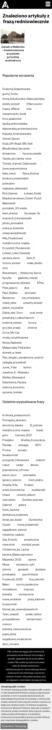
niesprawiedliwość (14, 233)
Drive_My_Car (11, 332)
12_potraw (36, 425)
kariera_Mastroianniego (17, 554)
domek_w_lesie (11, 352)
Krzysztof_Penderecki (16, 248)
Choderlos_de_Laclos (15, 549)
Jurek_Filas (9, 367)
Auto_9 (30, 258)
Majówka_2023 (11, 559)
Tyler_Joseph (10, 614)
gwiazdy (23, 569)
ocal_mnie (36, 312)
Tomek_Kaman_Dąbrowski (19, 163)
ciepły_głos (9, 302)
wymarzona (26, 594)
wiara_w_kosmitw (13, 228)
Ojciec (6, 524)
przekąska (8, 574)
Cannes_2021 (23, 435)
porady (22, 450)
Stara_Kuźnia (30, 173)
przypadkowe (11, 619)
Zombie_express (32, 499)
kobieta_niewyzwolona (16, 629)
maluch (40, 460)
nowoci (7, 624)
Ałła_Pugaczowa (12, 238)
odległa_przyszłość (14, 362)
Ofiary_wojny (34, 104)
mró (5, 268)
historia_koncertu (13, 387)
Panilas (6, 445)
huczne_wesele (31, 153)
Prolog (6, 450)
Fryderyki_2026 (12, 579)
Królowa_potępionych (16, 415)
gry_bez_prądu (11, 327)
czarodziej (8, 499)
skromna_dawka (12, 425)
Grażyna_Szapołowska (16, 89)
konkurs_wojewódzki (15, 178)
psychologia (30, 574)
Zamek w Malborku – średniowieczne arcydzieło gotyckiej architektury (13, 53)
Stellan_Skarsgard (13, 377)
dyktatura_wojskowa (15, 514)
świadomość (10, 455)
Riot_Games (9, 193)
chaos (6, 495)
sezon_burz (9, 475)
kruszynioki (9, 604)
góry (5, 435)
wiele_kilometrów (13, 490)
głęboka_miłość (28, 278)
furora (32, 322)
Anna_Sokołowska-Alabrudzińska (23, 99)
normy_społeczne (27, 584)
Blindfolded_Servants (16, 148)
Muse (5, 564)
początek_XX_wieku (14, 208)
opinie (32, 559)
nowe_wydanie (11, 599)
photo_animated (12, 223)
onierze (32, 327)
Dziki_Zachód (10, 509)
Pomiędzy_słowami (14, 420)
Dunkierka (35, 519)
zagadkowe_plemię (14, 529)
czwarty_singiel (32, 302)
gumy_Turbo (10, 94)
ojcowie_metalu (12, 392)
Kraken (29, 485)
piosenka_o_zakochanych (18, 317)
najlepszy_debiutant (15, 188)
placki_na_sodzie (12, 307)
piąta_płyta (9, 634)
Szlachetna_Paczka (14, 382)
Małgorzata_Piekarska (16, 347)
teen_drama (9, 213)
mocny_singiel (11, 263)
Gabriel (7, 505)
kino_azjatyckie (12, 118)
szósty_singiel (10, 104)
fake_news (9, 173)
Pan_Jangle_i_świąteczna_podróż (22, 357)
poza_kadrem (36, 599)
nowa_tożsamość (28, 524)
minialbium (9, 589)
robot (5, 465)
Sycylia (6, 278)
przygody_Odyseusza (15, 460)
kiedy (39, 430)
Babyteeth (9, 203)
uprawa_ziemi (11, 258)
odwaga (23, 445)
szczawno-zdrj (25, 564)
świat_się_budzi (12, 519)
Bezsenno (8, 298)
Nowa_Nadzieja (12, 342)
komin (27, 367)
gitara (22, 505)
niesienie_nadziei (13, 534)
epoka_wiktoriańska (14, 123)
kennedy (30, 293)
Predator (8, 440)
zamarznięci (34, 619)
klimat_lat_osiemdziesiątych (20, 609)
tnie (28, 109)
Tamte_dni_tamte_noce (16, 158)
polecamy (8, 183)
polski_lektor (34, 614)
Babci (5, 584)
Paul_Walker (10, 293)
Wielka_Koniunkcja (33, 440)
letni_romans (10, 644)
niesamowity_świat (14, 114)
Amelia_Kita (9, 485)
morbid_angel (30, 544)
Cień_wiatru (35, 480)
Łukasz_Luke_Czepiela (16, 253)
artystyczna (31, 539)
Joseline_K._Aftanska (15, 372)
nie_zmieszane (31, 298)
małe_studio (34, 263)
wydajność (38, 490)
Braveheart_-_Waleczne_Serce (21, 273)
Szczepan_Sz (32, 213)
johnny (6, 569)
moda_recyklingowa (15, 337)
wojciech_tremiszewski (17, 218)
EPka (40, 283)
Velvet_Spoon (11, 138)
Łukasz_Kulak (32, 193)
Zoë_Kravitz (9, 539)
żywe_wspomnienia (14, 168)
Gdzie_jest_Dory (12, 312)
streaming (9, 153)
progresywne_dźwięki (16, 283)
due (26, 287)
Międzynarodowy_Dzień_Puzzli (21, 198)
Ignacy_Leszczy (12, 480)
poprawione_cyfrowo (15, 470)
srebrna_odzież (12, 322)
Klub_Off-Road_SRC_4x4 (17, 143)
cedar (20, 465)
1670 (38, 445)
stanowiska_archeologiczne (19, 128)
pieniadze (29, 475)
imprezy (29, 589)
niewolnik (8, 544)
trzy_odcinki (36, 579)
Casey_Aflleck (11, 109)
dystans (40, 569)
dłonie (34, 465)
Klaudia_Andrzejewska (16, 133)
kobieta (7, 594)
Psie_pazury (9, 287)
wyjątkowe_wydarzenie (16, 639)
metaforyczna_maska (15, 243)
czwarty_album (26, 495)
